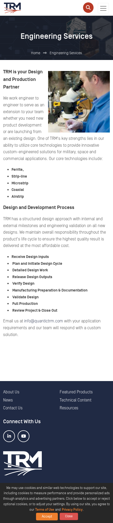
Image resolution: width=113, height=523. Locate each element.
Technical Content (75, 400)
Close (69, 516)
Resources (69, 408)
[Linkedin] (9, 436)
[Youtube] (23, 436)
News (8, 400)
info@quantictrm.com (43, 321)
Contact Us (13, 408)
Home (35, 53)
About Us (11, 392)
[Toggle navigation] (103, 8)
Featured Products (76, 392)
